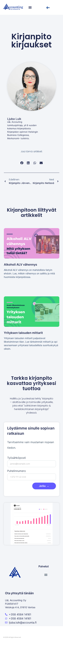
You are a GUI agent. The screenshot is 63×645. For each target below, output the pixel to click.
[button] (22, 163)
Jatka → (44, 485)
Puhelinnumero (16, 471)
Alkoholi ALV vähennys (20, 264)
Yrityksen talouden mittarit (23, 333)
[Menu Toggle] (30, 7)
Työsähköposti (16, 457)
